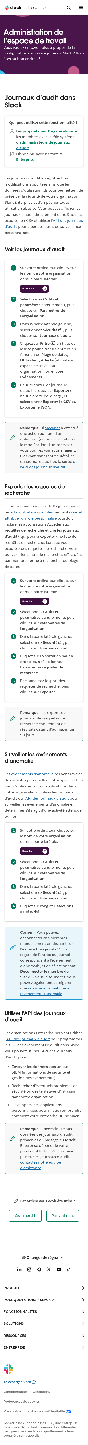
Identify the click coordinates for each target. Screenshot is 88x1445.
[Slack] (40, 1372)
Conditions (41, 1392)
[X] (49, 1270)
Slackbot (52, 427)
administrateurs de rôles (31, 512)
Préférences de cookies (22, 1401)
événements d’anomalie (32, 774)
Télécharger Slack (17, 1382)
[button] (25, 1216)
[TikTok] (69, 1270)
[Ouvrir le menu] (81, 7)
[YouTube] (59, 1270)
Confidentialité (15, 1392)
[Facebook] (39, 1270)
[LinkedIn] (19, 1270)
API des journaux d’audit (47, 798)
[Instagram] (29, 1270)
